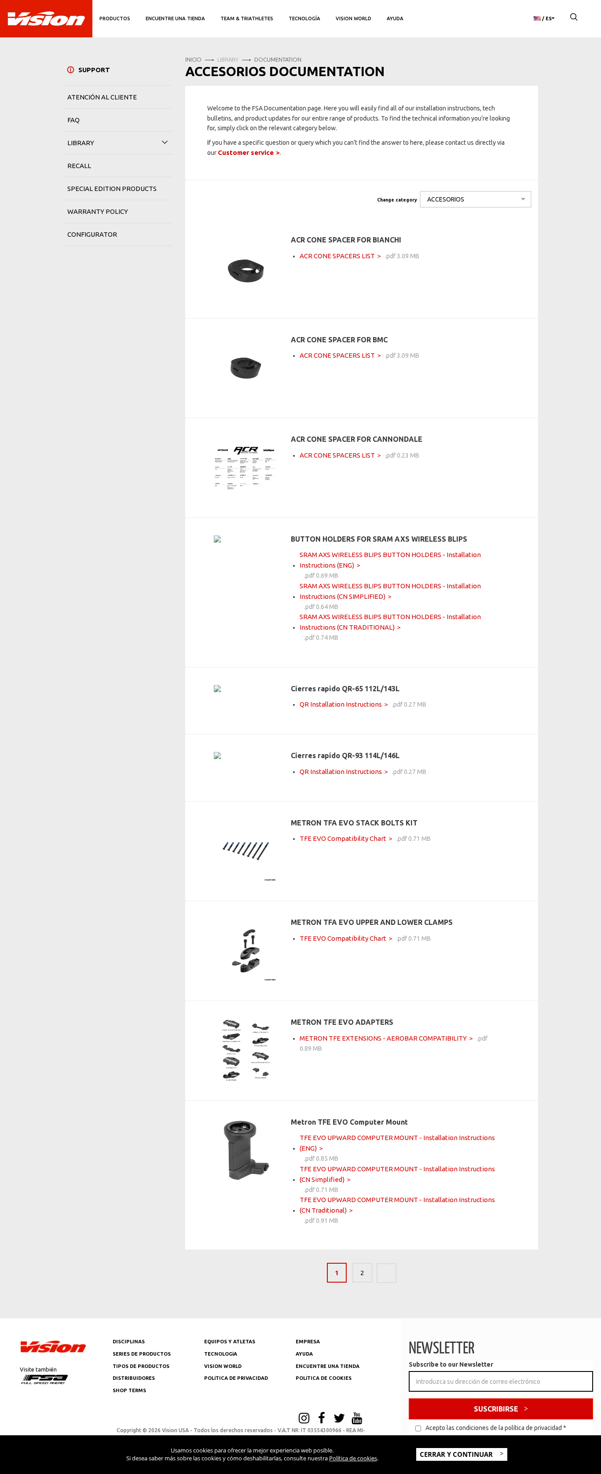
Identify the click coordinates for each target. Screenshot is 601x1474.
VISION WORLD (223, 1366)
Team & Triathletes (246, 18)
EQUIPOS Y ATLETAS (229, 1341)
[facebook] (322, 1419)
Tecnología (304, 18)
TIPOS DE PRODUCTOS (141, 1366)
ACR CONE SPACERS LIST (337, 256)
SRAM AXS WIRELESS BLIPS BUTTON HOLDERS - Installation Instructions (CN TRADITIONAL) (390, 622)
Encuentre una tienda (175, 18)
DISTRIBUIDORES (134, 1378)
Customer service (246, 152)
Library (80, 143)
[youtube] (357, 1419)
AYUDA (395, 18)
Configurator (92, 234)
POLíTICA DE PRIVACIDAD (236, 1378)
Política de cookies (353, 1458)
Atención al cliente (102, 97)
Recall (79, 165)
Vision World (353, 18)
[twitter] (339, 1419)
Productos (114, 18)
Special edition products (112, 188)
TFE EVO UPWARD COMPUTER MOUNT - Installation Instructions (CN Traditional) (397, 1205)
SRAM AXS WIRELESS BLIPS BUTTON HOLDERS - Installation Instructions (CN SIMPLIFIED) (390, 591)
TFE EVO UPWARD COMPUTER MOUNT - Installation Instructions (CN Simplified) (397, 1174)
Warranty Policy (97, 211)
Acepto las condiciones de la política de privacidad (493, 1427)
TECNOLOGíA (220, 1354)
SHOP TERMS (129, 1390)
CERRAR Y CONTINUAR (457, 1454)
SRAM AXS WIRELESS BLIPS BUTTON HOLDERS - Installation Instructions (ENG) (390, 560)
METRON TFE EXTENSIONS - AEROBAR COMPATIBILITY (383, 1038)
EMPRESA (308, 1341)
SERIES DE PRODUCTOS (142, 1354)
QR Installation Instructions (341, 704)
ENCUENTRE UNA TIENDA (327, 1366)
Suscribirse (496, 1409)
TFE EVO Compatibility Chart (343, 838)
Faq (73, 120)
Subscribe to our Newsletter (451, 1364)
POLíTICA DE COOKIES (324, 1378)
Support (94, 69)
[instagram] (304, 1419)
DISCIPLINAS (129, 1341)
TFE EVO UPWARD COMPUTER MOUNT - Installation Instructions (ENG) (397, 1143)
